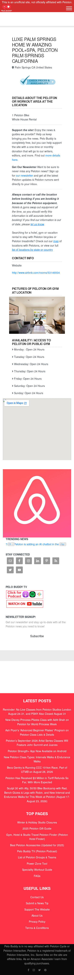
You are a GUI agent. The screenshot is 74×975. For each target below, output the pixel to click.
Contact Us (37, 897)
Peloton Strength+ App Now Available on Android (37, 751)
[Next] (62, 544)
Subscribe (37, 636)
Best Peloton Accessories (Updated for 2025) (37, 845)
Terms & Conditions (37, 928)
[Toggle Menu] (69, 8)
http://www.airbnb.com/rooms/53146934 (36, 272)
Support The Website (37, 909)
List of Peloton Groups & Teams (37, 857)
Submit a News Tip (37, 903)
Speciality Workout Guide (37, 869)
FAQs (37, 876)
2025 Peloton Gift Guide (37, 828)
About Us (37, 915)
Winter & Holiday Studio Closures (37, 822)
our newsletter (24, 175)
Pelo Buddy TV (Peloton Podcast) (37, 851)
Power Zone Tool (37, 863)
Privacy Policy (37, 921)
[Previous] (11, 544)
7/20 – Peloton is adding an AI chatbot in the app (35, 544)
